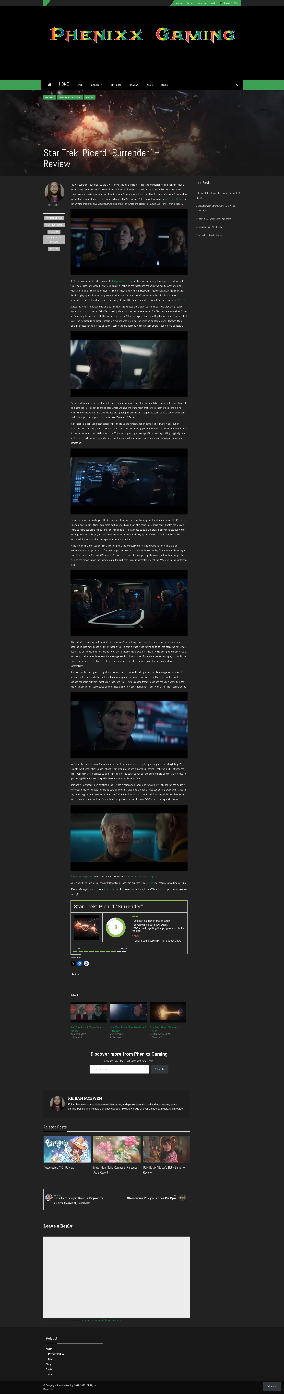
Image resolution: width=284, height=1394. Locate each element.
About (49, 1349)
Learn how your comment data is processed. (101, 1319)
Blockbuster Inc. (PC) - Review (209, 227)
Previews (134, 84)
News (80, 84)
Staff (51, 1359)
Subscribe (160, 1069)
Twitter (190, 3)
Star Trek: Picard (54, 225)
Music (150, 84)
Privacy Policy (56, 1354)
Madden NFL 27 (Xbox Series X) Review (213, 218)
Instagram (201, 3)
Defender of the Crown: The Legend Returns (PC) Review (218, 195)
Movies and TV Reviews (70, 97)
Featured (49, 97)
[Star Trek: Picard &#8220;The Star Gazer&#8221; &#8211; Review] (128, 1012)
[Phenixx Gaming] (49, 85)
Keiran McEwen (54, 205)
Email (212, 3)
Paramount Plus (54, 218)
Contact (50, 1369)
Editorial (116, 84)
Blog (48, 1364)
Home (64, 84)
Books (164, 84)
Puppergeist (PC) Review (59, 1167)
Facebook (179, 3)
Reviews (95, 84)
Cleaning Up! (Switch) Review (209, 235)
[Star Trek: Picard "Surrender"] (86, 927)
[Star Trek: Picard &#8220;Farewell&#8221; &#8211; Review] (168, 1012)
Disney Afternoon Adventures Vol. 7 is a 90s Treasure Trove (215, 208)
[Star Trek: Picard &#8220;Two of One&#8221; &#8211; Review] (89, 1012)
